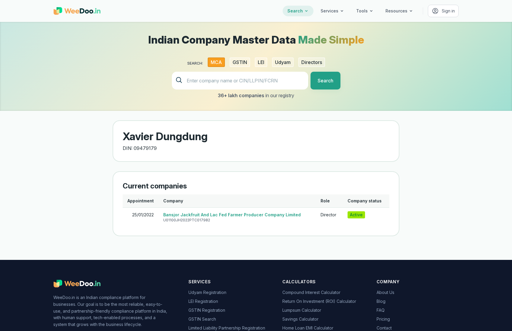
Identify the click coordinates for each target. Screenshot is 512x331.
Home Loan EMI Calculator (307, 327)
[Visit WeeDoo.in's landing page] (77, 11)
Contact (384, 327)
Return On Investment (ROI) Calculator (319, 301)
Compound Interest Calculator (311, 292)
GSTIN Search (202, 319)
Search (295, 10)
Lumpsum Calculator (301, 310)
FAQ (381, 310)
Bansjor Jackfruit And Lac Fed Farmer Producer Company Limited (232, 214)
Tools (362, 10)
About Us (385, 292)
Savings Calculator (300, 319)
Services (329, 10)
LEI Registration (203, 301)
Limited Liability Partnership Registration (226, 327)
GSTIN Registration (206, 310)
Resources (396, 10)
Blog (381, 301)
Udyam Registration (207, 292)
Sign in (448, 10)
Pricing (383, 319)
